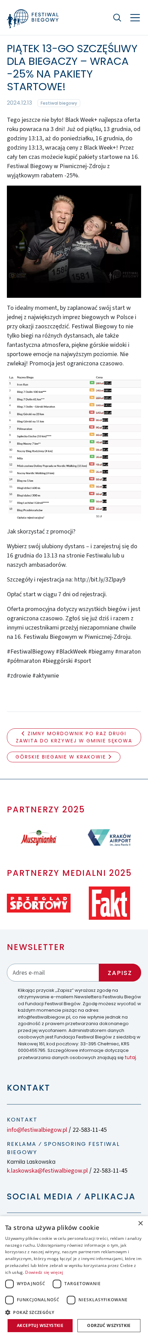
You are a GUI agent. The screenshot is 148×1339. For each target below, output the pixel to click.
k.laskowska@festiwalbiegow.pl (47, 1170)
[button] (74, 1312)
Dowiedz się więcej (44, 1272)
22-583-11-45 (90, 1130)
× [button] (140, 1223)
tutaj (130, 1057)
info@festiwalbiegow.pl (37, 1130)
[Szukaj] (117, 17)
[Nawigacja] (135, 17)
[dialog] (74, 1277)
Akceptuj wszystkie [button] (40, 1325)
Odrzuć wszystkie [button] (108, 1325)
